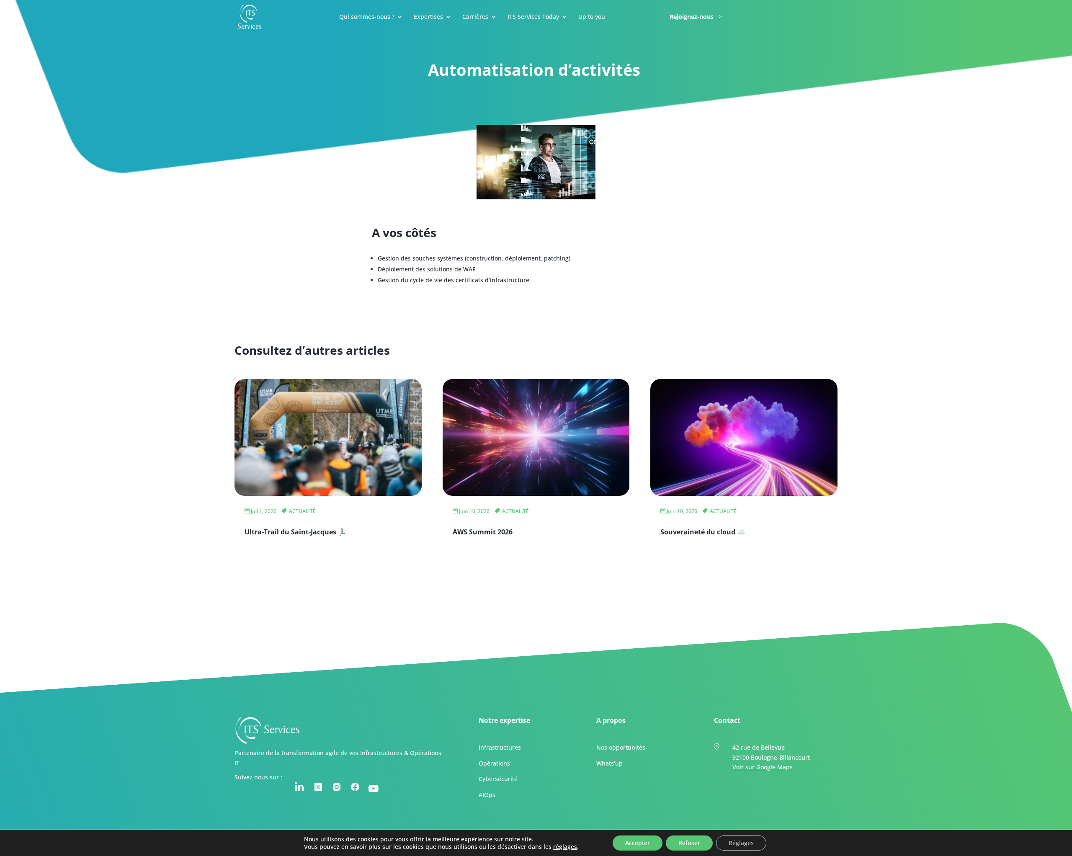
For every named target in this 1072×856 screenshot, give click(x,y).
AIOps (487, 795)
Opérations (494, 763)
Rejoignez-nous (692, 17)
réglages (565, 847)
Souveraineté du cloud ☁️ (702, 531)
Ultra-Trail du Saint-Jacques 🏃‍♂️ (295, 531)
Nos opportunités (620, 747)
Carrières (475, 17)
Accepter (637, 843)
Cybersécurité (498, 779)
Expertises (428, 17)
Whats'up (609, 763)
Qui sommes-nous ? (366, 17)
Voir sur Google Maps (762, 767)
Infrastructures (500, 747)
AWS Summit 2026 (483, 531)
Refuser (689, 843)
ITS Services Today (533, 17)
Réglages (741, 843)
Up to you (591, 17)
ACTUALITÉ (302, 511)
